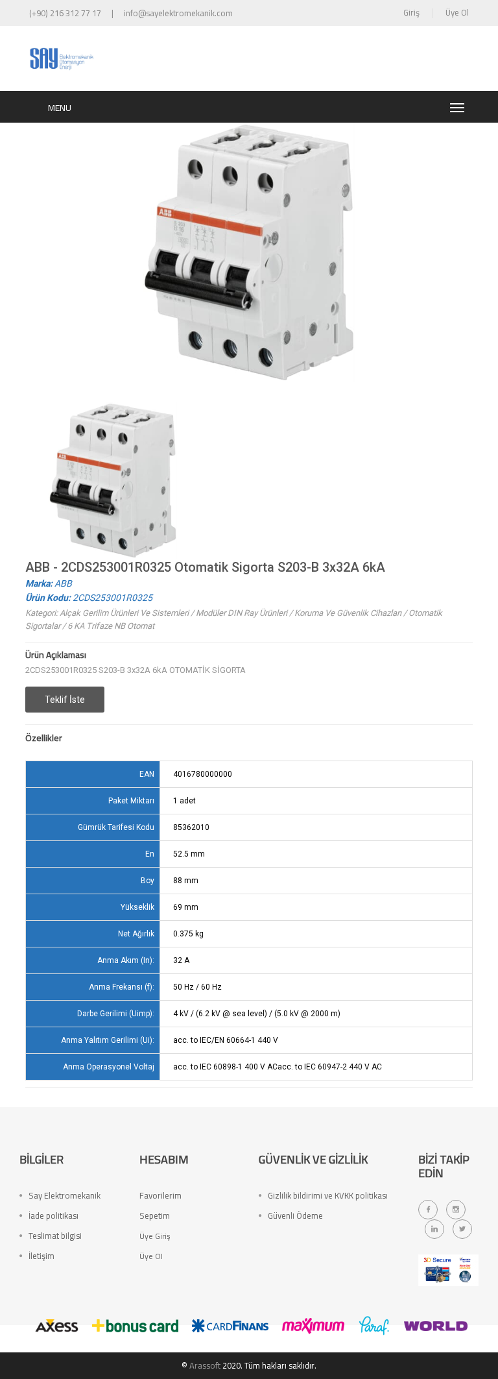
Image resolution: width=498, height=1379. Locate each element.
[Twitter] (462, 1229)
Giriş (411, 12)
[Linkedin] (434, 1229)
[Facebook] (428, 1209)
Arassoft (204, 1365)
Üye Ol (457, 12)
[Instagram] (456, 1209)
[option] (113, 480)
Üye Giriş (155, 1235)
